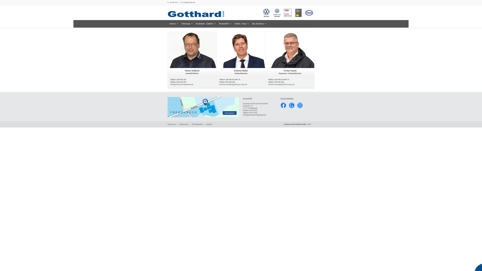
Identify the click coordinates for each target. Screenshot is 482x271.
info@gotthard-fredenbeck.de (181, 84)
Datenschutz (183, 124)
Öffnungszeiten (197, 124)
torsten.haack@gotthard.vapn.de (281, 84)
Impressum (172, 124)
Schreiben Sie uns (189, 2)
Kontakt (209, 124)
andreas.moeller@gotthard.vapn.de (233, 84)
